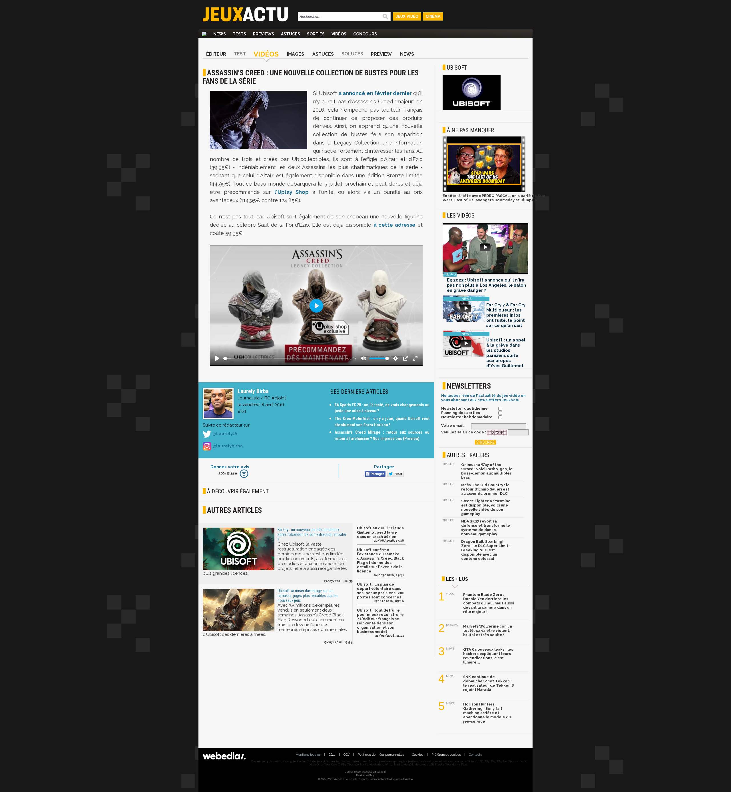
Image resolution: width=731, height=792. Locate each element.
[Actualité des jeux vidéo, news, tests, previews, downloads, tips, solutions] (204, 34)
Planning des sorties (460, 413)
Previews (263, 34)
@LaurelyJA (224, 434)
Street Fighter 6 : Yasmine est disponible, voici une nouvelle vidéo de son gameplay (486, 507)
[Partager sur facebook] (374, 474)
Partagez (384, 466)
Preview (381, 54)
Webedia (381, 771)
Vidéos (339, 34)
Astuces (290, 34)
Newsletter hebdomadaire (467, 417)
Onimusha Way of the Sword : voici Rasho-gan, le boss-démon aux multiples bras (487, 471)
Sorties (316, 34)
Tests (239, 34)
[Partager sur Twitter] (395, 474)
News (219, 34)
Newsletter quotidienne (464, 408)
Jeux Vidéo (407, 16)
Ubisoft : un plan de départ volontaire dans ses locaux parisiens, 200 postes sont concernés (380, 590)
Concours (365, 34)
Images (295, 54)
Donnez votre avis (229, 466)
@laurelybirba (227, 446)
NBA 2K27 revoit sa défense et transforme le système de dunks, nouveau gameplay (485, 527)
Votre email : (453, 425)
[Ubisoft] (472, 109)
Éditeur (216, 54)
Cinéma (433, 16)
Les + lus (457, 579)
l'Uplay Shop (291, 192)
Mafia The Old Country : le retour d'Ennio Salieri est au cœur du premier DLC (485, 489)
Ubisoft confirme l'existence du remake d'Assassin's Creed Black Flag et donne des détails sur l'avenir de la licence (380, 560)
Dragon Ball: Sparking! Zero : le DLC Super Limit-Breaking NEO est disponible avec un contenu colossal (485, 550)
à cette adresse (394, 225)
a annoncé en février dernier (375, 93)
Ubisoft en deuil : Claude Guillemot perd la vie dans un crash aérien (380, 532)
